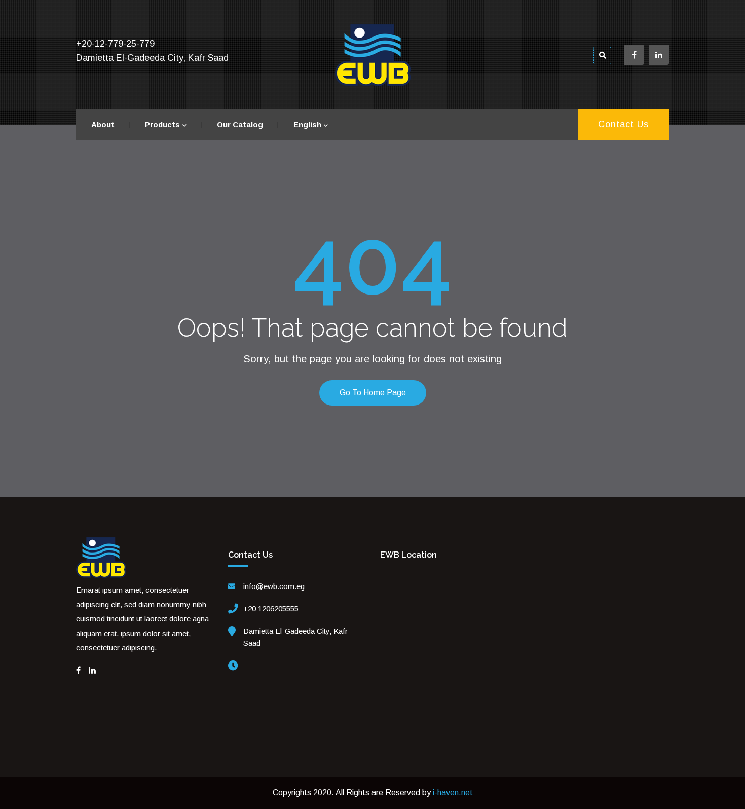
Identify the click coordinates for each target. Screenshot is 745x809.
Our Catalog (240, 124)
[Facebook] (78, 670)
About (103, 124)
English (307, 124)
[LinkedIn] (92, 670)
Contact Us (623, 124)
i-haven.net (453, 792)
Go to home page (373, 392)
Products (162, 124)
